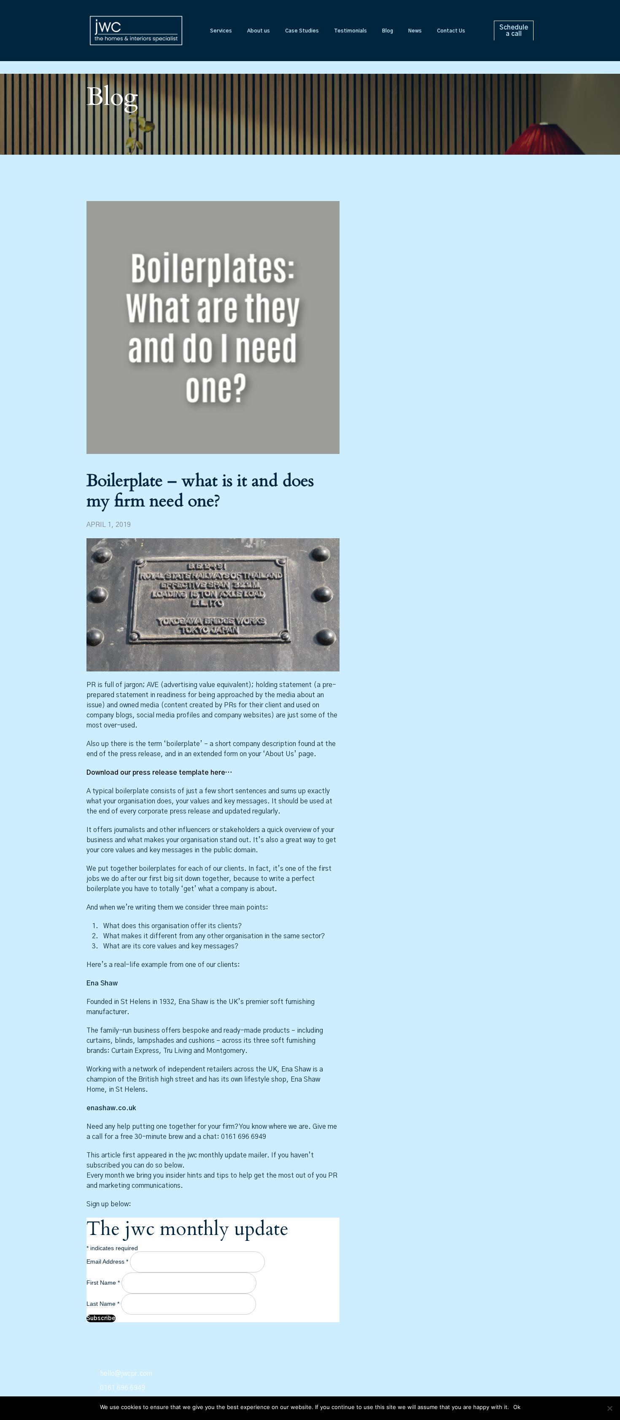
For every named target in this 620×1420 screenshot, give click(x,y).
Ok (516, 1407)
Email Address (107, 1261)
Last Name (102, 1303)
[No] (609, 1408)
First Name (103, 1282)
